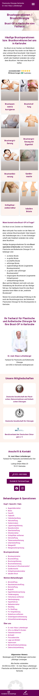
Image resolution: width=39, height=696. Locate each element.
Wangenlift (12, 545)
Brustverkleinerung (14, 564)
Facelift (10, 513)
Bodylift (11, 589)
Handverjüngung (13, 599)
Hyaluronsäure (13, 523)
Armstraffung (12, 582)
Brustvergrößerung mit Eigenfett (29, 142)
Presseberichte (13, 638)
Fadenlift (11, 516)
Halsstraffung (13, 521)
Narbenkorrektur (13, 604)
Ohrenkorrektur (13, 533)
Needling (11, 607)
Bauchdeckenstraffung (16, 585)
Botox (10, 511)
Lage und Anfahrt (14, 640)
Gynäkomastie (13, 569)
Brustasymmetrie (14, 556)
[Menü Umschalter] (33, 5)
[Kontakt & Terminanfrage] (9, 692)
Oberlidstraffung (14, 530)
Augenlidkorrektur (14, 508)
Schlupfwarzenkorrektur (16, 571)
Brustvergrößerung (14, 561)
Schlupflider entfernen (16, 535)
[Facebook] (16, 488)
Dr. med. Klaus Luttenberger (19, 356)
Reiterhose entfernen (15, 614)
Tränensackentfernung (16, 540)
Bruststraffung (13, 559)
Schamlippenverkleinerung (17, 617)
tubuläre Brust (13, 574)
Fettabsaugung (13, 594)
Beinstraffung (13, 587)
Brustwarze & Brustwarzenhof (19, 566)
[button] (19, 72)
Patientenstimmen (14, 633)
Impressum (12, 642)
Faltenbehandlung (14, 518)
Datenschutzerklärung (16, 647)
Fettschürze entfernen (16, 597)
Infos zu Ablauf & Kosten (17, 630)
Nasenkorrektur (13, 528)
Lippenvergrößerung (15, 526)
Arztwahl (11, 635)
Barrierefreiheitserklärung (17, 645)
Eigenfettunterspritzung (16, 592)
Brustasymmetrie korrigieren (10, 107)
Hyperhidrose (13, 602)
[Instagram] (22, 488)
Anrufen (25, 694)
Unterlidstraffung (14, 543)
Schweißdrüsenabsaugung (17, 619)
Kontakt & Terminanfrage (8, 694)
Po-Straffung (12, 609)
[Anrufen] (25, 692)
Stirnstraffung (13, 538)
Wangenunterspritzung (16, 548)
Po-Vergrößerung (14, 612)
